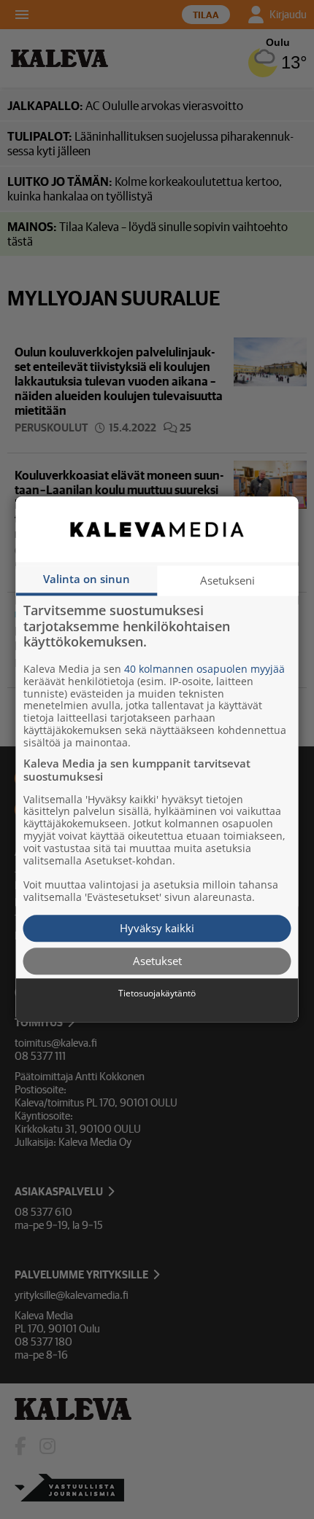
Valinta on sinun (86, 578)
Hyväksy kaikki (157, 928)
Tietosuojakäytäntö (157, 993)
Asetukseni (227, 580)
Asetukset (157, 960)
